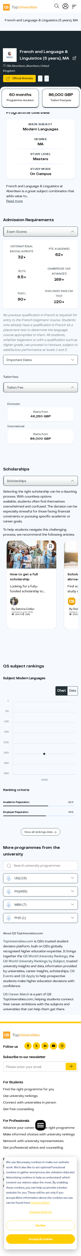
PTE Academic (59, 249)
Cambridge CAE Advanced (59, 271)
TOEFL (21, 293)
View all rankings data (38, 832)
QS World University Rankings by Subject (34, 961)
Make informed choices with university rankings (39, 1134)
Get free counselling (18, 1109)
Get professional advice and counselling (33, 1148)
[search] (56, 7)
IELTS (22, 271)
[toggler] (74, 5)
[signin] (65, 5)
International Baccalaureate (21, 249)
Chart (61, 691)
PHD (20, 918)
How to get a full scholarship (24, 576)
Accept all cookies (41, 1239)
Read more (14, 201)
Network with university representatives (33, 1141)
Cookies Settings (40, 1212)
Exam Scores (17, 232)
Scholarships (16, 481)
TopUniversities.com (18, 941)
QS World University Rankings (45, 956)
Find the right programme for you (28, 1089)
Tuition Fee (15, 387)
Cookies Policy (40, 1202)
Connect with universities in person (29, 1102)
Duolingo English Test (59, 293)
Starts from (40, 412)
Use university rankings (20, 1096)
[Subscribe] (71, 1066)
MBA (20, 905)
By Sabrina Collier (23, 609)
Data (72, 691)
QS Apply (28, 976)
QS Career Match (16, 994)
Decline (40, 1225)
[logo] (20, 6)
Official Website (22, 78)
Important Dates (19, 360)
